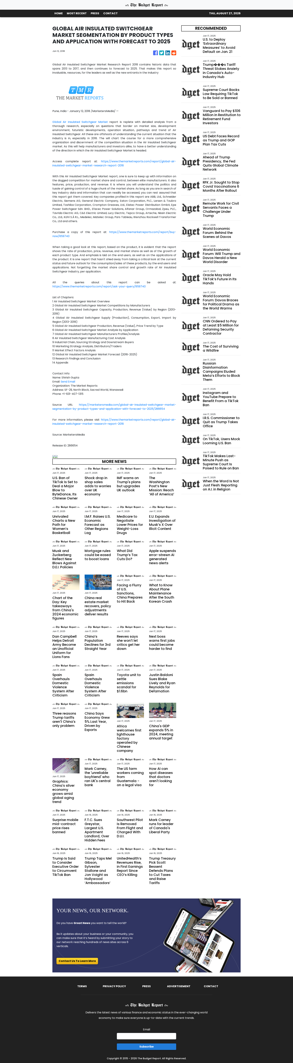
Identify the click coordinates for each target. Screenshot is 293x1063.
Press (146, 986)
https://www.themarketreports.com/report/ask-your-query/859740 (99, 286)
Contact (211, 986)
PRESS (95, 13)
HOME (58, 13)
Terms (82, 986)
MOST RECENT (77, 13)
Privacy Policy (114, 986)
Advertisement (178, 986)
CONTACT (110, 13)
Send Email (68, 382)
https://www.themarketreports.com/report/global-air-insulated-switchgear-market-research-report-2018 (114, 163)
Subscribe (146, 1047)
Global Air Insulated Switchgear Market (80, 122)
